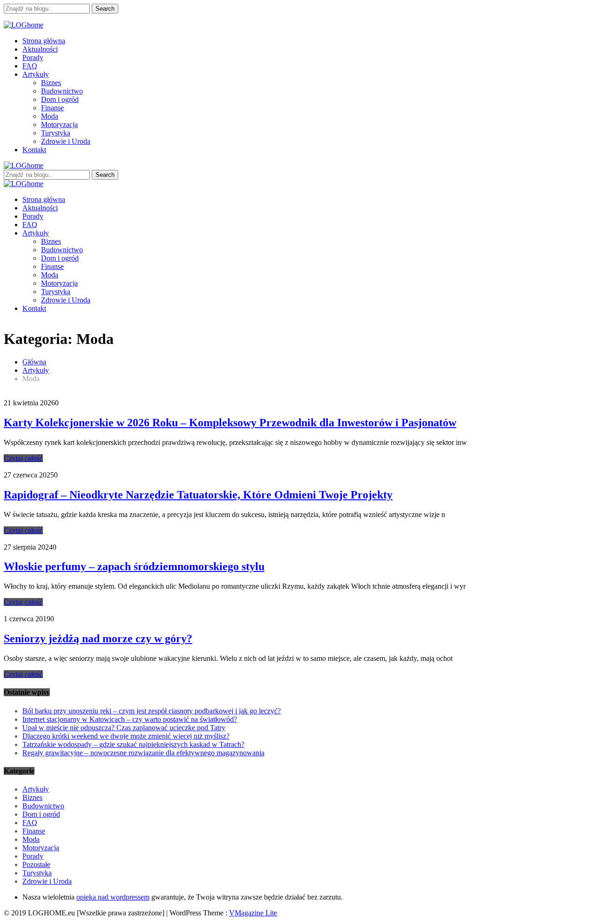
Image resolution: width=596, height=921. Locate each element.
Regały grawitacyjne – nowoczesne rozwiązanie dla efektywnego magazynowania (143, 753)
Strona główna (43, 41)
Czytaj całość (23, 458)
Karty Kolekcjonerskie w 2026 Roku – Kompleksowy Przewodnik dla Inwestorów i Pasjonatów (230, 423)
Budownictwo (62, 91)
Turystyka (55, 133)
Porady (32, 57)
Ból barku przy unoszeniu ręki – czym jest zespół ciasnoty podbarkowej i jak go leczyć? (151, 711)
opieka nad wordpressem (112, 897)
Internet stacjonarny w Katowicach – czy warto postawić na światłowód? (129, 719)
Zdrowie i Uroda (65, 141)
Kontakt (34, 150)
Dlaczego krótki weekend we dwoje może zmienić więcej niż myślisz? (126, 736)
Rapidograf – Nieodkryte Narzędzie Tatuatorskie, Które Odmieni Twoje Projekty (198, 495)
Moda (49, 116)
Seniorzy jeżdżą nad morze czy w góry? (98, 638)
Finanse (52, 108)
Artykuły (35, 74)
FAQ (29, 66)
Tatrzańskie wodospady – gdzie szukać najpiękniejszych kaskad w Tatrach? (133, 744)
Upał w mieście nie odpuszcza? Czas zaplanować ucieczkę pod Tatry (123, 728)
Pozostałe (36, 864)
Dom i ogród (60, 99)
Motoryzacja (59, 124)
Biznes (51, 83)
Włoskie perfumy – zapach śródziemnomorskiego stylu (134, 566)
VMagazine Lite (253, 913)
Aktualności (40, 49)
